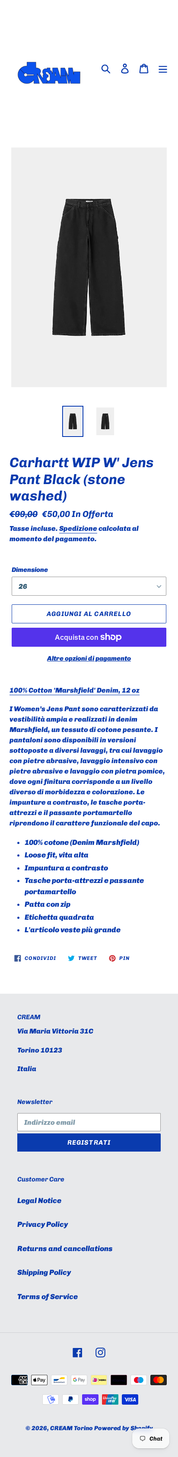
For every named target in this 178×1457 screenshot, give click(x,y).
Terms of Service (47, 1296)
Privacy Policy (42, 1224)
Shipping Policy (44, 1272)
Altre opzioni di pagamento (89, 658)
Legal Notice (39, 1200)
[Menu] (162, 68)
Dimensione (30, 570)
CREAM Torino (71, 1428)
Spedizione (78, 528)
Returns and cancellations (65, 1248)
